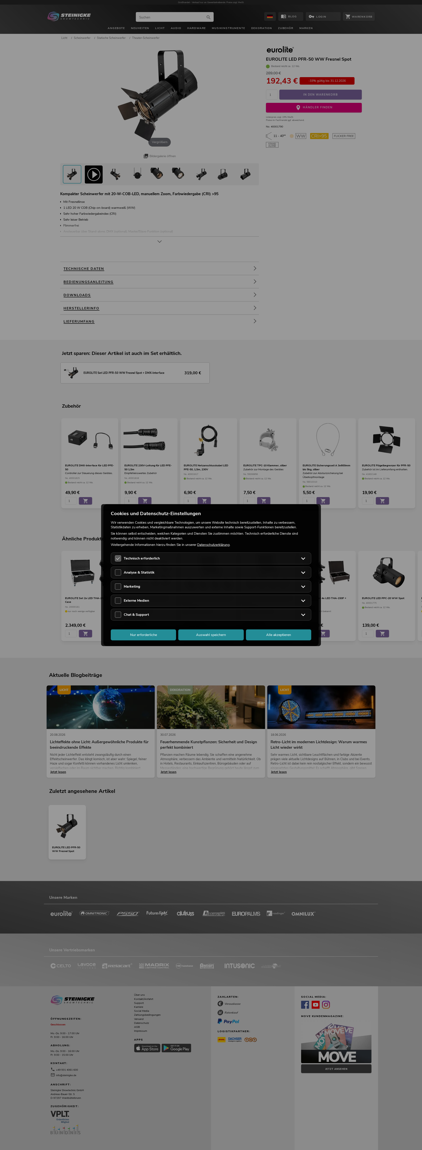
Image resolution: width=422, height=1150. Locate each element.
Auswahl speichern (211, 634)
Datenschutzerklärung (213, 544)
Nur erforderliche (143, 634)
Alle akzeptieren (278, 634)
